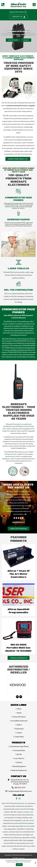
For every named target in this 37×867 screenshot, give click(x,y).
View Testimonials (18, 529)
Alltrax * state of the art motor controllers (18, 574)
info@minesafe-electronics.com (20, 791)
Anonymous (18, 522)
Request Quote (13, 40)
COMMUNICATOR (11, 205)
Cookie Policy (26, 862)
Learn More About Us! (18, 159)
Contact (26, 40)
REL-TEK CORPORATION (18, 289)
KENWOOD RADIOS (18, 219)
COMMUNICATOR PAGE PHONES (18, 199)
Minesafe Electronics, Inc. (19, 803)
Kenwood (14, 823)
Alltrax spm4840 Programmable (18, 611)
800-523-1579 (20, 787)
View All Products (18, 658)
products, (26, 812)
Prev (4, 508)
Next (32, 508)
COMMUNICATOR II (15, 352)
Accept (19, 864)
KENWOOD (7, 426)
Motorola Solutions (27, 823)
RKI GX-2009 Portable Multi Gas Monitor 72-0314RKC (18, 647)
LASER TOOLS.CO (18, 268)
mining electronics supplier (13, 454)
